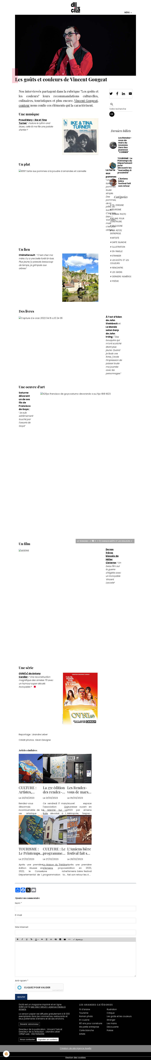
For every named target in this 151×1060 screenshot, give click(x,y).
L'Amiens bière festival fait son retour (79, 851)
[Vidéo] (65, 940)
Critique (111, 1013)
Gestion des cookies (75, 1058)
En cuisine (84, 1020)
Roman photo (86, 1016)
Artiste (115, 238)
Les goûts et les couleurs (118, 541)
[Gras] (17, 940)
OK (111, 114)
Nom (17, 903)
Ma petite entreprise (116, 232)
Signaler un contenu (48, 1039)
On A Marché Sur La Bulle (55, 810)
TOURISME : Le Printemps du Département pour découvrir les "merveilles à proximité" (31, 851)
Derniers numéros (121, 276)
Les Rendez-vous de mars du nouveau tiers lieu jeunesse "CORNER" (77, 790)
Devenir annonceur (29, 1024)
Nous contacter (27, 1039)
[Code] (69, 940)
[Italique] (22, 940)
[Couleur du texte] (37, 940)
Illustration (118, 247)
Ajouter (21, 996)
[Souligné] (26, 940)
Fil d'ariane (84, 1009)
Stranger (116, 255)
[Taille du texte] (31, 940)
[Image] (60, 940)
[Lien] (51, 940)
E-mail (18, 915)
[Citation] (42, 940)
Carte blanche (119, 242)
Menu (127, 12)
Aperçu (79, 939)
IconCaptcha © (57, 990)
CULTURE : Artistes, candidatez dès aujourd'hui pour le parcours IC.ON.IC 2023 (30, 790)
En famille (117, 251)
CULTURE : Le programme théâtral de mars (54, 851)
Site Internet (21, 927)
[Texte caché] (55, 940)
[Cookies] (6, 1054)
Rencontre (117, 267)
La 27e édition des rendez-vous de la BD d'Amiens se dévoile (54, 790)
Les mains (117, 272)
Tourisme (83, 1013)
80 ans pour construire (117, 220)
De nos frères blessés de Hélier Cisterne (112, 556)
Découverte (113, 1026)
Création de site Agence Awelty (75, 1048)
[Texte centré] (46, 940)
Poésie (115, 281)
